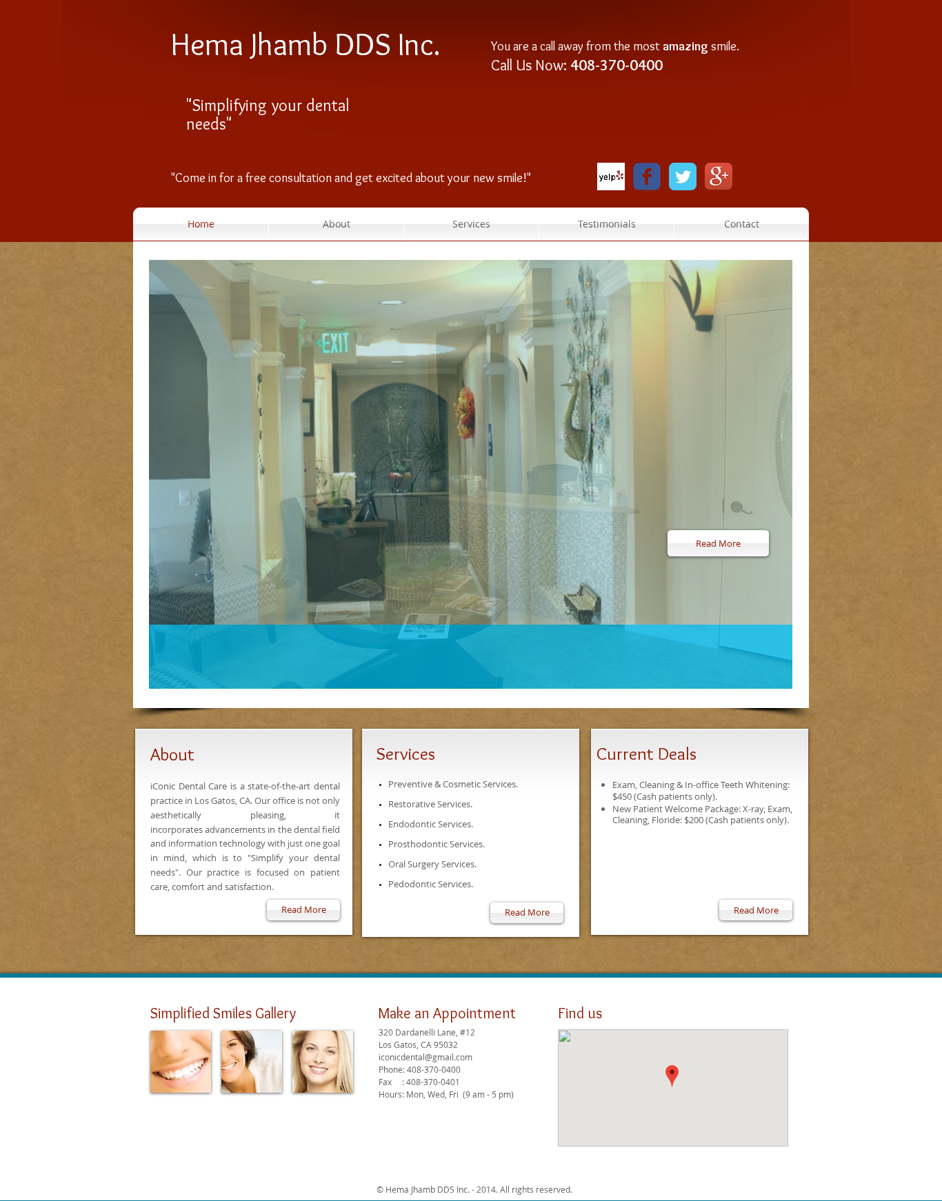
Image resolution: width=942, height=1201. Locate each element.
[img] (180, 998)
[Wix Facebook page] (647, 176)
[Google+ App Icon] (718, 176)
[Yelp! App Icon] (611, 176)
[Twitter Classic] (683, 176)
